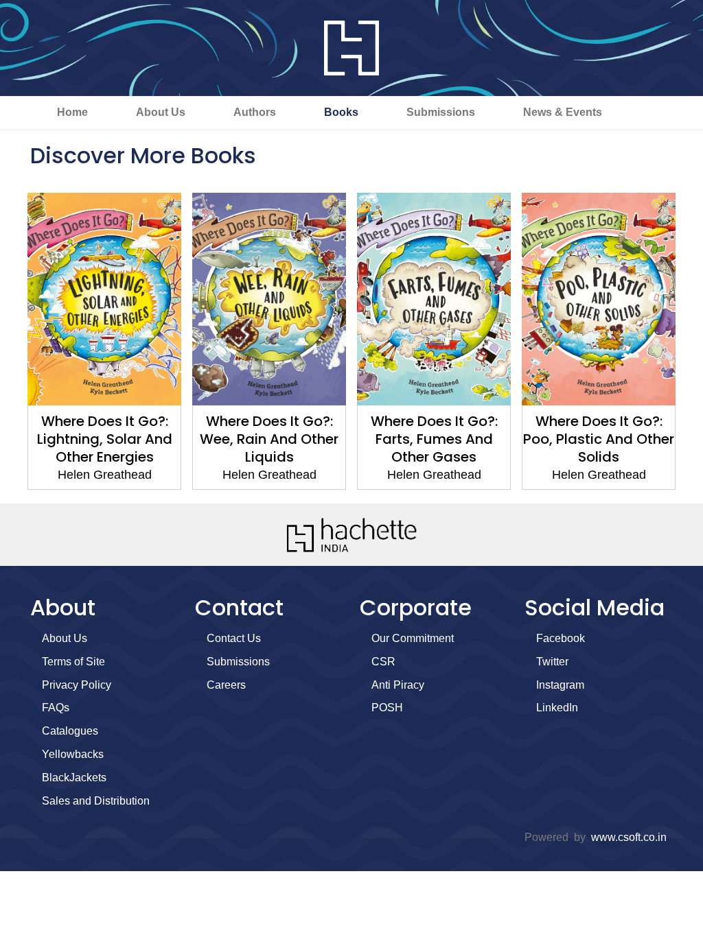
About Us (160, 112)
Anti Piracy (397, 685)
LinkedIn (557, 707)
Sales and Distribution (96, 801)
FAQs (55, 707)
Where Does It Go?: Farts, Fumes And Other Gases (434, 439)
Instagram (560, 685)
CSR (383, 661)
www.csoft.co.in (629, 837)
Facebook (560, 638)
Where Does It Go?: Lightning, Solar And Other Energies (104, 439)
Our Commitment (412, 638)
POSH (387, 707)
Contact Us (234, 638)
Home (72, 112)
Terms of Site (73, 661)
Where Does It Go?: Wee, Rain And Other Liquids (269, 439)
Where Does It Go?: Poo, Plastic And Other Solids (598, 439)
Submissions (440, 112)
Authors (254, 112)
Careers (226, 685)
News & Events (562, 112)
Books (341, 112)
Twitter (552, 661)
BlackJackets (74, 777)
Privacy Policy (76, 685)
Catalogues (70, 731)
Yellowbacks (73, 754)
